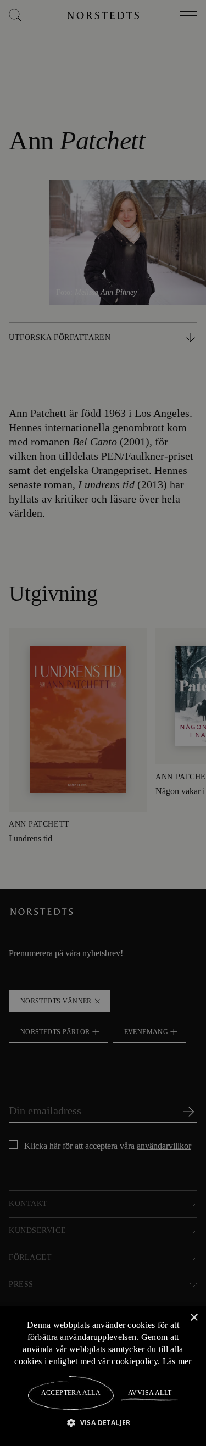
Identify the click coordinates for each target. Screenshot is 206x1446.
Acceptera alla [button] (71, 1392)
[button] (103, 1422)
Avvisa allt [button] (149, 1392)
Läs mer (177, 1360)
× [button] (194, 1317)
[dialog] (103, 723)
